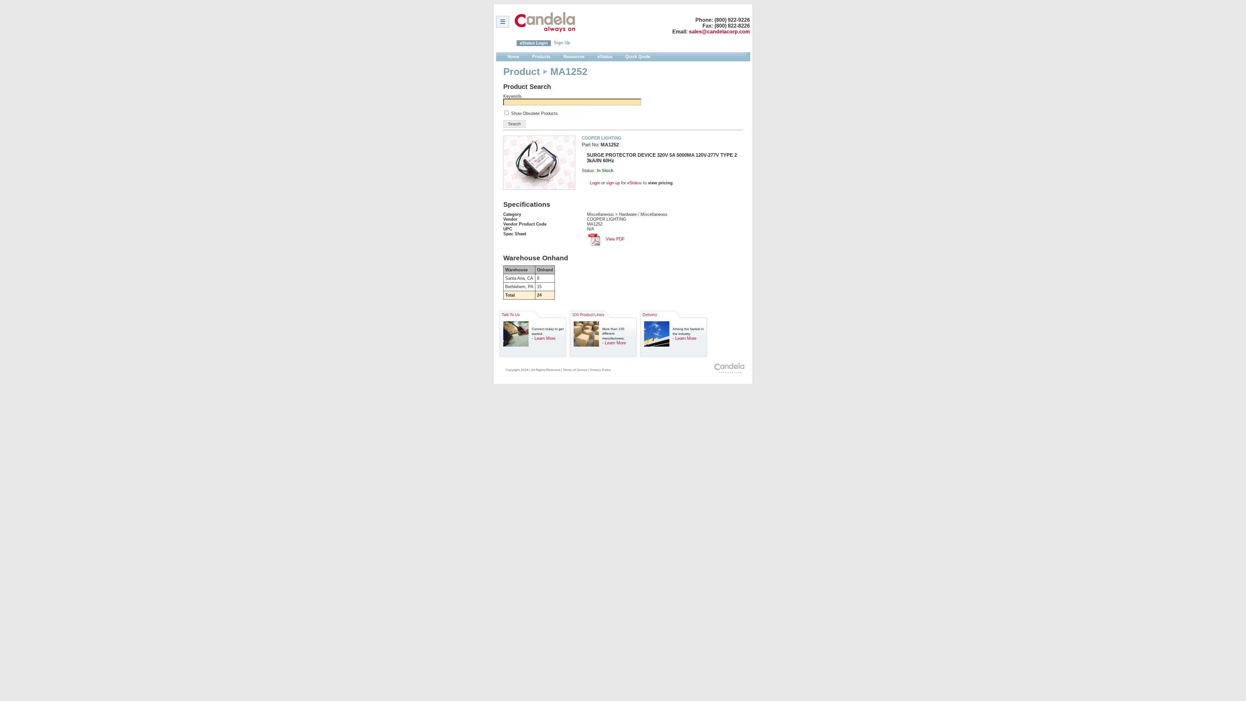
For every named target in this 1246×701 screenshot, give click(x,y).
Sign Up (562, 42)
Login (595, 182)
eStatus (634, 182)
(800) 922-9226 (732, 20)
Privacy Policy (600, 370)
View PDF (615, 239)
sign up (613, 182)
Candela (545, 22)
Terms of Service (575, 370)
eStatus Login (534, 43)
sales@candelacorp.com (719, 31)
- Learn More (544, 338)
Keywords (512, 96)
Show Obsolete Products (534, 113)
